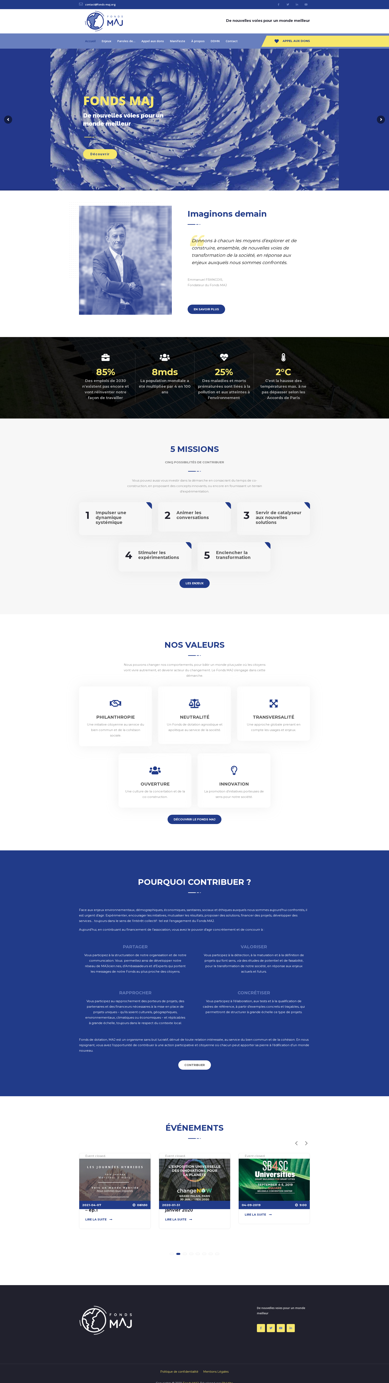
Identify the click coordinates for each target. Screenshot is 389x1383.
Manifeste (177, 41)
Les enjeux (195, 583)
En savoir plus (206, 309)
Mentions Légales (216, 1371)
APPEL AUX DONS (296, 41)
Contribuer (194, 1065)
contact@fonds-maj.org (100, 4)
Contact (232, 41)
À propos (198, 41)
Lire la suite (96, 1219)
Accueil (90, 41)
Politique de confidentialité (179, 1371)
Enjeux (106, 41)
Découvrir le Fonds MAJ (194, 819)
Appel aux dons (152, 41)
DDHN (215, 41)
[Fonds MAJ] (104, 21)
